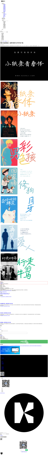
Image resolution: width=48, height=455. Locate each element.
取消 (0, 329)
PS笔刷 (4, 14)
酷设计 (4, 376)
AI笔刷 (4, 13)
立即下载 (1, 335)
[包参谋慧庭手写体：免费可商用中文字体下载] (5, 296)
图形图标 (4, 8)
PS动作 (4, 15)
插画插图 (4, 6)
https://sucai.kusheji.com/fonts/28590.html (7, 290)
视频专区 (4, 11)
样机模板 (4, 4)
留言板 (2, 361)
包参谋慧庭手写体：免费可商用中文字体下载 (6, 303)
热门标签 (3, 362)
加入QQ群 (3, 358)
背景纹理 (4, 9)
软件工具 (4, 12)
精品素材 (3, 366)
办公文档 (4, 10)
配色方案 (3, 369)
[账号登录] (1, 453)
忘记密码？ (1, 435)
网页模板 (4, 7)
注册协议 (3, 363)
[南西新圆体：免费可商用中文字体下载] (5, 315)
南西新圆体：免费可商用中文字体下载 (5, 322)
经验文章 (3, 367)
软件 (3, 17)
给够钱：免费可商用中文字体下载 (4, 293)
